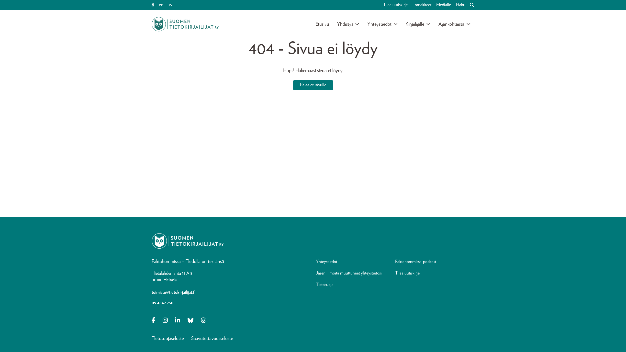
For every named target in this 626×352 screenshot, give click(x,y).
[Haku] (470, 4)
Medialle (443, 5)
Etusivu (322, 24)
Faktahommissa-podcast (415, 262)
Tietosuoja (325, 285)
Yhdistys (345, 24)
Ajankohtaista (451, 24)
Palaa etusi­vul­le (313, 85)
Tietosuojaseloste (168, 338)
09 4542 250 (162, 303)
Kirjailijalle (414, 24)
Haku (460, 5)
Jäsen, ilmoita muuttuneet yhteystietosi (349, 273)
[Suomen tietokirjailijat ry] (185, 24)
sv (170, 4)
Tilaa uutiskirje (395, 5)
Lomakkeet (422, 5)
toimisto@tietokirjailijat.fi (173, 292)
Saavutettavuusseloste (212, 338)
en (161, 4)
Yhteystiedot (379, 24)
